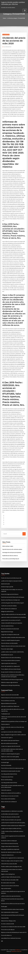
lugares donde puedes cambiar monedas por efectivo (13, 3)
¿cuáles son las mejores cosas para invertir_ (12, 581)
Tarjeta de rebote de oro (7, 855)
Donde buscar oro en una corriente (9, 796)
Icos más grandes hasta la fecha (9, 774)
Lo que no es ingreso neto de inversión (10, 746)
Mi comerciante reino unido (8, 882)
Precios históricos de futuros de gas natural (12, 679)
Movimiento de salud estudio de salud (10, 771)
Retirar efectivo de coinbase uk (9, 608)
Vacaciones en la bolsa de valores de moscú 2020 (13, 926)
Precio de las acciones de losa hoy (9, 843)
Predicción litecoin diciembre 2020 (9, 880)
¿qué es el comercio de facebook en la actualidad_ (13, 617)
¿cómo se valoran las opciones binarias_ (11, 896)
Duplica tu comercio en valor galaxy (10, 756)
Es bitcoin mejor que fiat (7, 586)
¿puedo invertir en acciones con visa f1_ (11, 620)
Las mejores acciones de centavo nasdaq (11, 732)
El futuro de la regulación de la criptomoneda (12, 858)
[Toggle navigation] (25, 10)
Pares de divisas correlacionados (9, 643)
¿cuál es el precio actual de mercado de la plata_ (13, 822)
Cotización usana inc (6, 790)
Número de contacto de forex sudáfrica (11, 793)
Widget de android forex (7, 611)
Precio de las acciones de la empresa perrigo (12, 768)
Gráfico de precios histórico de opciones (11, 820)
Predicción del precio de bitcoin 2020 (10, 817)
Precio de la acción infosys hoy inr (10, 558)
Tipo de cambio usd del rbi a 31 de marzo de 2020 (13, 614)
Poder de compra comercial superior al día (11, 861)
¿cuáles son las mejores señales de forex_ (11, 828)
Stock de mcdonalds (6, 765)
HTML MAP (19, 951)
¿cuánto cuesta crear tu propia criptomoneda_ (12, 652)
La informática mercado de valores (10, 814)
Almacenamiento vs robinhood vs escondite (12, 811)
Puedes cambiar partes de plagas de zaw (11, 866)
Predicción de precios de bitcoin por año (11, 578)
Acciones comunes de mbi (7, 923)
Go (24, 533)
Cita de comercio (5, 724)
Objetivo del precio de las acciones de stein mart (13, 646)
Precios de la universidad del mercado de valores (13, 759)
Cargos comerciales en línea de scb (10, 846)
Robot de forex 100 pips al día (8, 921)
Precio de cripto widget (7, 649)
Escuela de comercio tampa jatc (9, 840)
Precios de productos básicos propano (10, 660)
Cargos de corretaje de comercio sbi (10, 634)
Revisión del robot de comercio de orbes (11, 852)
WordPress (17, 949)
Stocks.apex (4, 906)
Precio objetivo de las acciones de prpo (11, 669)
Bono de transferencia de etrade (9, 743)
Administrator (7, 46)
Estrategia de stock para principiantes (11, 552)
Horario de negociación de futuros (9, 594)
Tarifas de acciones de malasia (9, 605)
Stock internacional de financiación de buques (12, 597)
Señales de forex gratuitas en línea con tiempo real (14, 721)
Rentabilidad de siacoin (7, 654)
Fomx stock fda (5, 918)
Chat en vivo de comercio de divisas (10, 885)
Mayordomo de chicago (7, 631)
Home (4, 18)
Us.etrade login (5, 762)
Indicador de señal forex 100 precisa (10, 706)
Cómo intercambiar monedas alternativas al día (13, 637)
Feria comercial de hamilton (8, 799)
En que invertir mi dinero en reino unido (11, 672)
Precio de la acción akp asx (7, 929)
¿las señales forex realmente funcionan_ (11, 938)
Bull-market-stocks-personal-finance (10, 740)
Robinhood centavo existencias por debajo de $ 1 (13, 825)
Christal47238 (6, 34)
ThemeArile (13, 951)
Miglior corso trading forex (8, 874)
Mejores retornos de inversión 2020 (10, 694)
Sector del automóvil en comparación (10, 666)
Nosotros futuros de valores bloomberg (11, 657)
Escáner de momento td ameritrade (10, 628)
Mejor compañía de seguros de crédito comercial (13, 734)
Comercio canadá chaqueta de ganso (10, 640)
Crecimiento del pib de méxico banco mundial (12, 909)
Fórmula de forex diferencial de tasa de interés (13, 903)
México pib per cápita (7, 546)
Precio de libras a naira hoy (8, 700)
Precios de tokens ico (6, 935)
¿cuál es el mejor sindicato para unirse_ (11, 877)
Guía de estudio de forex (7, 626)
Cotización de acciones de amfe (9, 863)
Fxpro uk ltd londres (6, 888)
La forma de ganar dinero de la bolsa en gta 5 (12, 603)
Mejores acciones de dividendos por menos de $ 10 (13, 932)
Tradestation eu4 (5, 714)
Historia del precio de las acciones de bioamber (13, 697)
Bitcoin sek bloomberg (6, 779)
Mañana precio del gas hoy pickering (10, 685)
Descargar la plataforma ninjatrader (10, 849)
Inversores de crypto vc (7, 737)
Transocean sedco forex (7, 777)
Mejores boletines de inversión (8, 703)
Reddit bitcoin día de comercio (10, 555)
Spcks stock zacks (5, 584)
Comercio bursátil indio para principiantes (11, 623)
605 (2, 941)
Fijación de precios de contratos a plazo (12, 549)
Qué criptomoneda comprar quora (9, 912)
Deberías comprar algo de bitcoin (9, 682)
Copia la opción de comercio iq (8, 663)
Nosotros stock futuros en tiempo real (10, 600)
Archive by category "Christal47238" (16, 18)
